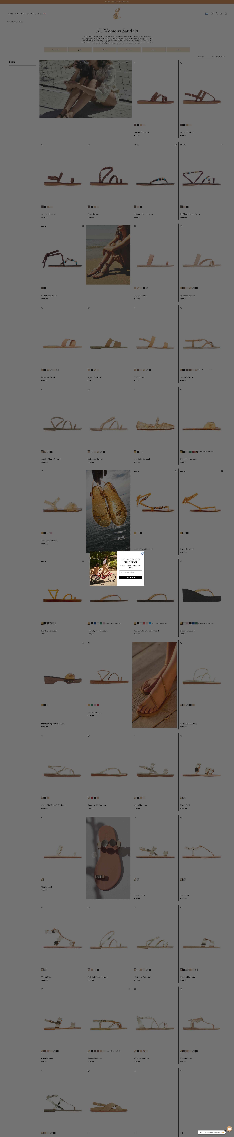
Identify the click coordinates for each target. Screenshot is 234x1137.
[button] (229, 1129)
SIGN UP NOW (130, 577)
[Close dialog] (142, 553)
